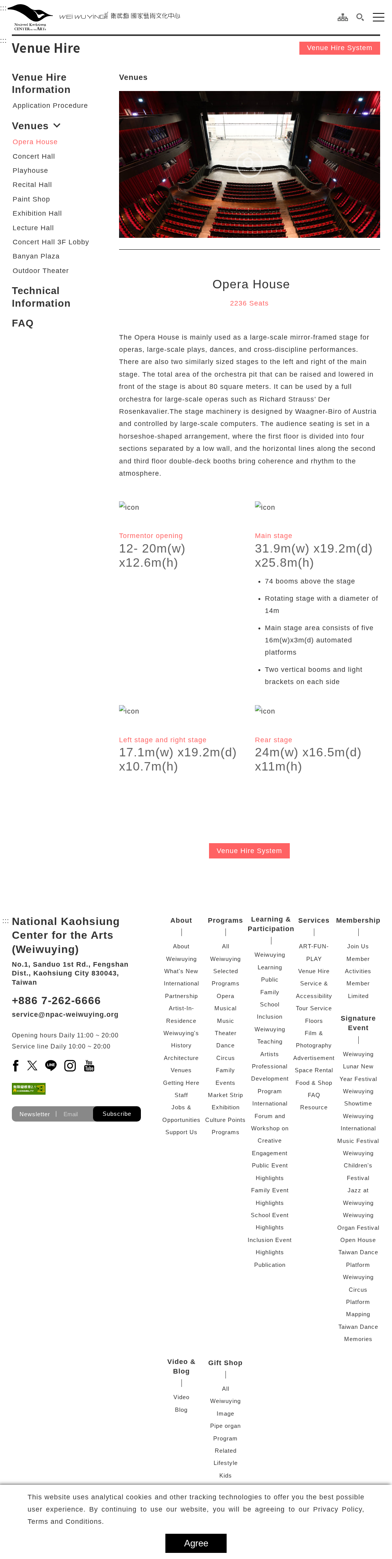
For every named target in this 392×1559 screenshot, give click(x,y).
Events (225, 1082)
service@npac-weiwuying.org (65, 1014)
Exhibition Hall (37, 213)
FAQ (23, 323)
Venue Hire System (339, 48)
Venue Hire (314, 971)
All (225, 946)
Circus (225, 1058)
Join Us (358, 946)
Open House (358, 1240)
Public (270, 979)
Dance (225, 1045)
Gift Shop (225, 1363)
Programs (225, 920)
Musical (225, 1008)
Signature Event (358, 1023)
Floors (314, 1021)
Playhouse (30, 170)
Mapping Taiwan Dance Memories (358, 1326)
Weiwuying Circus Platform (358, 1289)
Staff (181, 1095)
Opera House (35, 142)
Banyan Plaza (36, 256)
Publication (270, 1265)
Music (225, 1021)
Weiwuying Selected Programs (225, 971)
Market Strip (225, 1095)
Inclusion (270, 1016)
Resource (314, 1107)
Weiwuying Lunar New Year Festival (358, 1066)
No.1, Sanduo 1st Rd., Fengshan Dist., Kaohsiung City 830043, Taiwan (70, 973)
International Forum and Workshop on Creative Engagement (270, 1128)
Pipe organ (225, 1425)
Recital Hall (32, 185)
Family (225, 1070)
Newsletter (35, 1114)
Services (314, 920)
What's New (181, 971)
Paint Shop (31, 199)
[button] (360, 17)
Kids (225, 1475)
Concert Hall (34, 156)
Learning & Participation (271, 924)
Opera (225, 996)
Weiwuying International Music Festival (358, 1128)
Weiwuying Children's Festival (358, 1165)
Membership (358, 920)
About (181, 920)
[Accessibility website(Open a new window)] (29, 1089)
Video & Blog (181, 1366)
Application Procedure (50, 105)
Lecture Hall (33, 228)
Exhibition (226, 1107)
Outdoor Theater (41, 271)
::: (3, 8)
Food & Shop (314, 1082)
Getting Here (181, 1082)
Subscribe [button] (117, 1113)
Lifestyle (226, 1463)
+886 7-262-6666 (56, 1000)
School (269, 1004)
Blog (181, 1409)
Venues (30, 126)
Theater (226, 1033)
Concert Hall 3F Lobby (51, 242)
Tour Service (314, 1008)
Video (181, 1397)
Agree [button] (196, 1543)
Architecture (181, 1058)
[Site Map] (343, 17)
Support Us (181, 1132)
